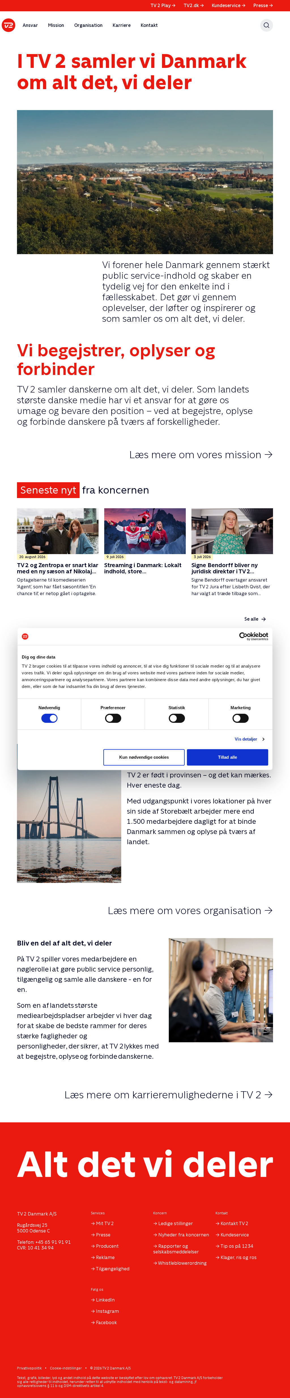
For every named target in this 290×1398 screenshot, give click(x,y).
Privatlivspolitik (29, 1368)
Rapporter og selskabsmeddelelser (176, 1249)
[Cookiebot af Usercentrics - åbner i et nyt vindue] (243, 636)
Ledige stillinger (175, 1223)
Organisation (88, 25)
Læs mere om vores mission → (201, 454)
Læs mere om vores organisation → (190, 910)
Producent (107, 1246)
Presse (263, 5)
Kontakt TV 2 (234, 1223)
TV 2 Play (163, 5)
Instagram (107, 1311)
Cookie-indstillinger (66, 1368)
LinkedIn (105, 1300)
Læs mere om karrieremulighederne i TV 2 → (168, 1095)
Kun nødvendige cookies (144, 757)
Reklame (105, 1257)
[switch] (113, 718)
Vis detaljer (246, 739)
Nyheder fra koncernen (183, 1235)
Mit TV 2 (105, 1223)
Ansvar (30, 25)
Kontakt (149, 25)
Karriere (122, 25)
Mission (56, 25)
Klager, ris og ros (239, 1257)
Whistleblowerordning (182, 1263)
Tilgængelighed (112, 1269)
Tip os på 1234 (236, 1246)
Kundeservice (229, 5)
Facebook (106, 1322)
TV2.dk (194, 5)
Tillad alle (227, 757)
